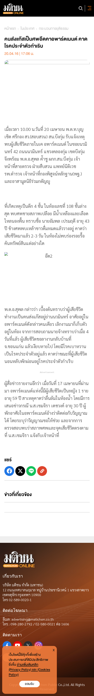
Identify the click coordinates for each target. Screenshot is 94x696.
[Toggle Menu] (88, 8)
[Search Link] (81, 8)
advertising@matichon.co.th (32, 619)
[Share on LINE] (31, 471)
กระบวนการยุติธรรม (53, 28)
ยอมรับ (29, 684)
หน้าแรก (10, 28)
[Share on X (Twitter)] (20, 471)
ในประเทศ (27, 28)
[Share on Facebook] (9, 471)
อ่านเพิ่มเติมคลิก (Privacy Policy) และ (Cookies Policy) (29, 669)
